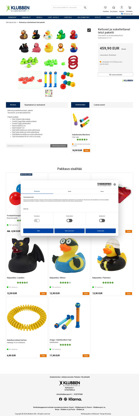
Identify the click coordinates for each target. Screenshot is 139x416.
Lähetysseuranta (67, 377)
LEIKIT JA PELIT (53, 17)
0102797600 (78, 394)
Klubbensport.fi (80, 407)
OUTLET (98, 17)
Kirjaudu (121, 8)
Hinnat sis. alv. (128, 14)
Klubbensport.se (99, 407)
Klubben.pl (80, 409)
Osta (87, 150)
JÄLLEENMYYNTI (83, 17)
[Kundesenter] (113, 7)
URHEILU (39, 17)
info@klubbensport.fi (64, 394)
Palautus (77, 377)
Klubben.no (65, 409)
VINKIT (108, 17)
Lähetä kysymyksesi (59, 146)
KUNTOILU (68, 17)
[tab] (13, 105)
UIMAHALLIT (26, 17)
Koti (15, 22)
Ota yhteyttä (85, 377)
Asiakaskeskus (55, 377)
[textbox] (28, 145)
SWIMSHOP (12, 17)
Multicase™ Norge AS (99, 414)
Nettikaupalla (85, 414)
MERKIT (119, 17)
